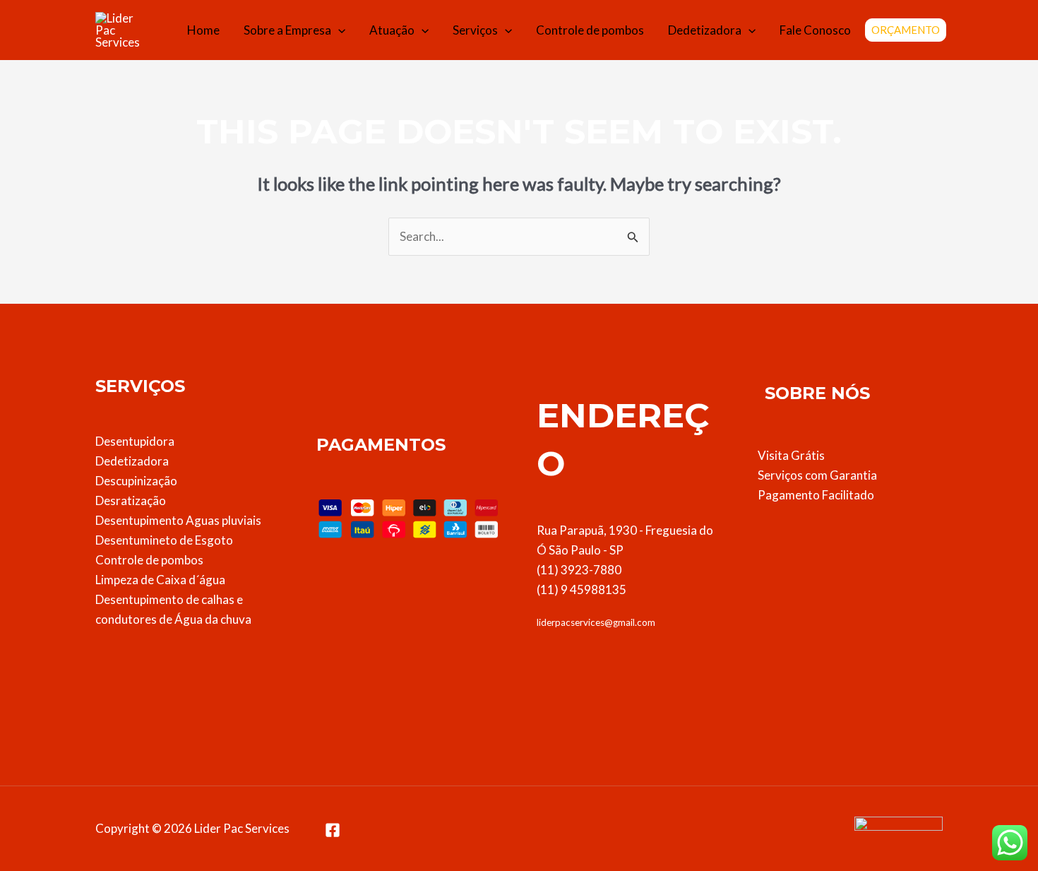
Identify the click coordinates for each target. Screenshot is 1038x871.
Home (203, 30)
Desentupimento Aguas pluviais (178, 520)
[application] (338, 30)
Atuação (391, 30)
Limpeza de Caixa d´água (160, 579)
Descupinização (136, 480)
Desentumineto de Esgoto (164, 540)
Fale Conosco (815, 30)
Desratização (130, 500)
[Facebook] (332, 830)
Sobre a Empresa (287, 30)
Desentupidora (134, 441)
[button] (905, 30)
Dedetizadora (704, 30)
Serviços (475, 30)
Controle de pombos (590, 30)
